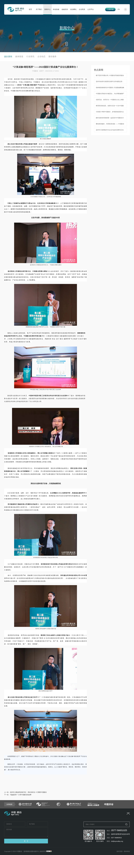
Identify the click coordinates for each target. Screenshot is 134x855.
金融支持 (65, 9)
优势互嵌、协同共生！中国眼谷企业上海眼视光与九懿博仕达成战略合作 (110, 100)
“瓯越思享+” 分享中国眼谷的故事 (20, 795)
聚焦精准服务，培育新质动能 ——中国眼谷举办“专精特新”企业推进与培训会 (110, 124)
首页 (30, 9)
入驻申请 (110, 9)
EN (119, 9)
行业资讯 (30, 56)
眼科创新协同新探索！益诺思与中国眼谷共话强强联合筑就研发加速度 (110, 118)
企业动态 (41, 56)
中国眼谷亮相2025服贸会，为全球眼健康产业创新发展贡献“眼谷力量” (110, 94)
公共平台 (90, 9)
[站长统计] (49, 851)
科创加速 (56, 9)
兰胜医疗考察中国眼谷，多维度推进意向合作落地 (110, 112)
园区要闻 (8, 56)
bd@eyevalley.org (117, 841)
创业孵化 (73, 9)
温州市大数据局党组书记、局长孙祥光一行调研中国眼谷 (28, 792)
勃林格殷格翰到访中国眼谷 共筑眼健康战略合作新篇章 (110, 88)
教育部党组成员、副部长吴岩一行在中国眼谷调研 (110, 106)
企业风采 (82, 9)
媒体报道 (19, 56)
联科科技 (127, 851)
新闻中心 (47, 9)
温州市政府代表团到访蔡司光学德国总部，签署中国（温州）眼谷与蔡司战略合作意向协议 (110, 82)
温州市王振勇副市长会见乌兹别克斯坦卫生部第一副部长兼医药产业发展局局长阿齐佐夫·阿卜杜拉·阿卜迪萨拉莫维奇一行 (110, 130)
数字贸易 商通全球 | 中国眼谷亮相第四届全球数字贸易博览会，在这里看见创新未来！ (110, 76)
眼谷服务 (53, 56)
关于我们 (39, 9)
